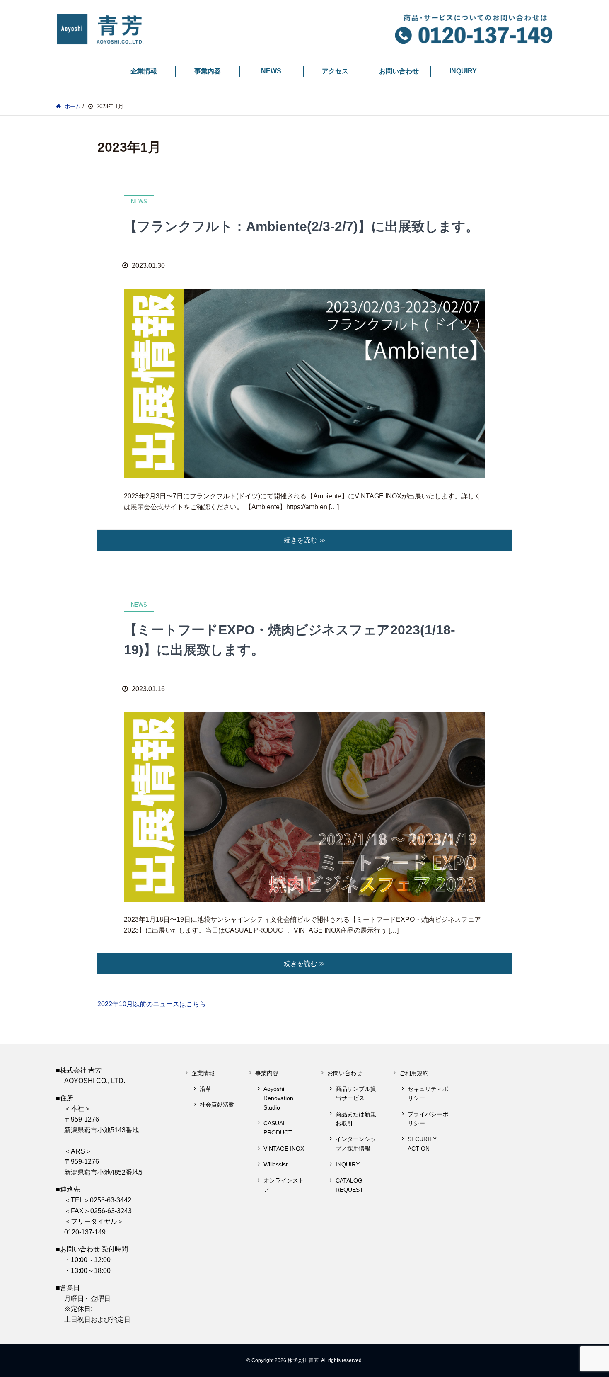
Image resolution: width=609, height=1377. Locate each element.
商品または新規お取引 (356, 1119)
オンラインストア (283, 1185)
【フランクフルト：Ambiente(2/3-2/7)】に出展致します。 (301, 226)
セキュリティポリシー (428, 1093)
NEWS (271, 71)
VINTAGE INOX (283, 1148)
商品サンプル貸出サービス (356, 1093)
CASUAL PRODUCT (277, 1128)
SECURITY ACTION (422, 1143)
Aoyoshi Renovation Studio (278, 1098)
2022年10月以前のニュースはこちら (151, 1004)
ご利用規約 (413, 1073)
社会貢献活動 (217, 1104)
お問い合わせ (399, 71)
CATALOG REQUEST (349, 1185)
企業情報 (143, 71)
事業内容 (207, 71)
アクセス (335, 71)
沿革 (205, 1089)
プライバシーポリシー (428, 1119)
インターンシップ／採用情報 (356, 1143)
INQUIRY (463, 71)
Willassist (275, 1164)
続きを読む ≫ (304, 540)
